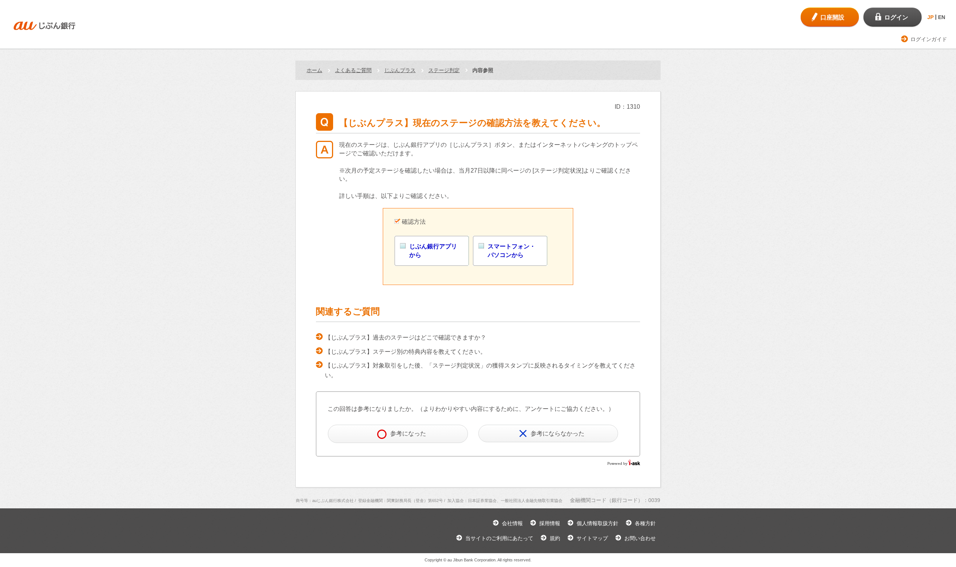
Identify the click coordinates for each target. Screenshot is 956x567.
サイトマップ (592, 538)
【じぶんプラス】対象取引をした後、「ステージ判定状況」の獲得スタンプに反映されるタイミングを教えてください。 (480, 370)
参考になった (408, 433)
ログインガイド (928, 39)
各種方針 (645, 523)
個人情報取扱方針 (597, 523)
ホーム (314, 70)
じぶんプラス (400, 70)
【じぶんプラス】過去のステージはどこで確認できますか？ (405, 337)
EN (941, 17)
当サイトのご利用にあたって (499, 538)
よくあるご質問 (353, 70)
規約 (555, 538)
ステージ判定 (444, 70)
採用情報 (549, 523)
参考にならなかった (557, 433)
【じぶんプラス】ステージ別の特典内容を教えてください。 (405, 351)
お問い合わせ (640, 538)
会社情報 (512, 523)
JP (930, 17)
